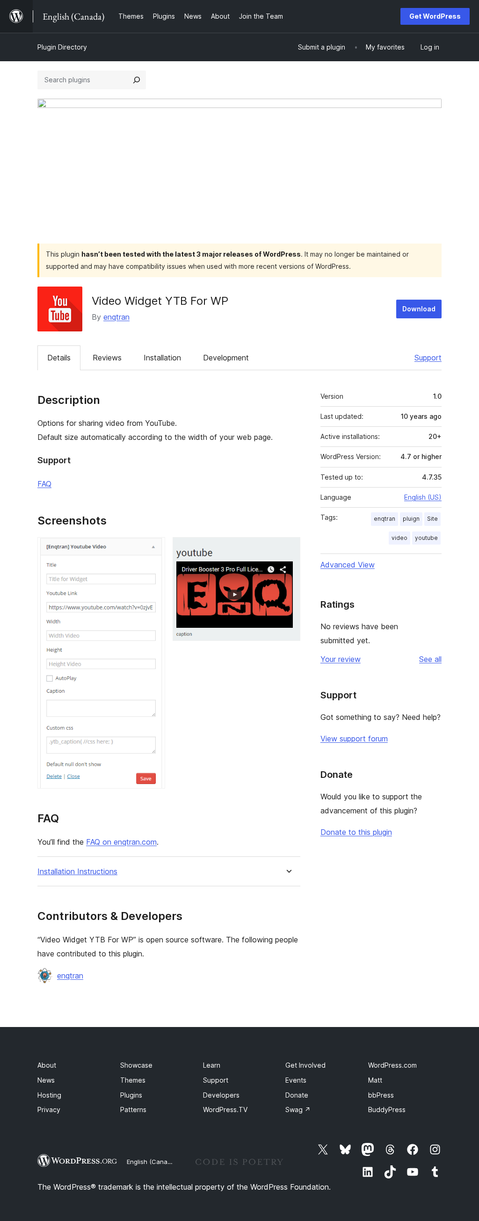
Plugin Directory (62, 47)
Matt (375, 1080)
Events (295, 1080)
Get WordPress (435, 16)
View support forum (354, 738)
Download (418, 309)
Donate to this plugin (356, 832)
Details (59, 357)
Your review (340, 659)
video (399, 537)
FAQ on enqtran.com (121, 842)
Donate (296, 1095)
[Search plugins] (136, 80)
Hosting (49, 1095)
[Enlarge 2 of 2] (287, 549)
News (46, 1080)
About (46, 1065)
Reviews (107, 357)
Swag (298, 1109)
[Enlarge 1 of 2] (152, 549)
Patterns (133, 1109)
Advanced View (347, 564)
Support (428, 357)
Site (432, 518)
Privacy (48, 1109)
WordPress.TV (225, 1109)
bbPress (381, 1095)
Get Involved (305, 1065)
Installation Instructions (77, 871)
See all (430, 659)
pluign (411, 518)
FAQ (44, 483)
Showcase (136, 1065)
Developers (221, 1095)
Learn (211, 1065)
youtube (426, 537)
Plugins (131, 1095)
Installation (162, 357)
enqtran (116, 317)
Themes (132, 1080)
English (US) (423, 497)
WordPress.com (392, 1065)
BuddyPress (387, 1109)
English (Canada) (152, 1161)
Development (226, 357)
